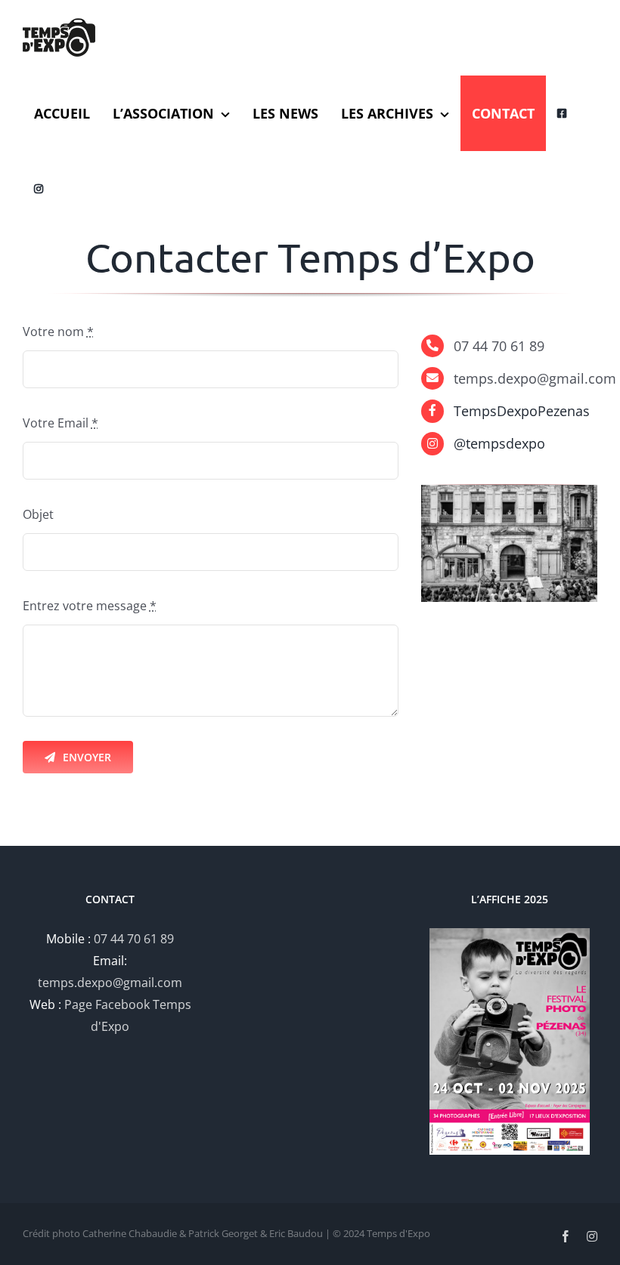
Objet (38, 514)
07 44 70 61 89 (134, 938)
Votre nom (58, 331)
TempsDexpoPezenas (522, 411)
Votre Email (60, 423)
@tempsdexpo (499, 443)
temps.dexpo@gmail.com (110, 982)
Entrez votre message (90, 605)
